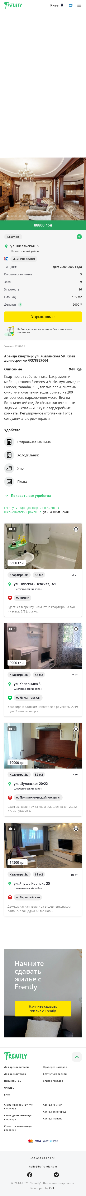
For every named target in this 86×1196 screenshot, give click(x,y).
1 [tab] (7, 216)
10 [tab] (45, 216)
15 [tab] (66, 216)
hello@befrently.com (43, 1166)
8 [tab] (37, 216)
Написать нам (13, 1080)
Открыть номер (43, 316)
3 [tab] (16, 216)
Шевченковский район (20, 512)
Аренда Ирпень (52, 1118)
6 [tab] (28, 216)
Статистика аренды (55, 1073)
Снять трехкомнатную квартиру (18, 1127)
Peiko (52, 1188)
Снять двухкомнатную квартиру (18, 1117)
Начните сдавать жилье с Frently (43, 1008)
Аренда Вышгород (54, 1111)
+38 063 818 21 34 (43, 1158)
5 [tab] (24, 216)
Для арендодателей (16, 1066)
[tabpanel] (43, 189)
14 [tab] (62, 216)
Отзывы (9, 1087)
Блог (7, 1094)
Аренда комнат (52, 1104)
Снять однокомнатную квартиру (18, 1106)
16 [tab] (70, 216)
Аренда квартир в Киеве (38, 508)
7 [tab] (33, 216)
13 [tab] (58, 216)
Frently (13, 6)
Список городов (53, 1080)
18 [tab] (78, 216)
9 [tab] (41, 216)
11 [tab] (49, 216)
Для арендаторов (15, 1073)
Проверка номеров (55, 1066)
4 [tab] (20, 216)
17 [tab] (74, 216)
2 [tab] (12, 216)
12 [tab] (53, 216)
